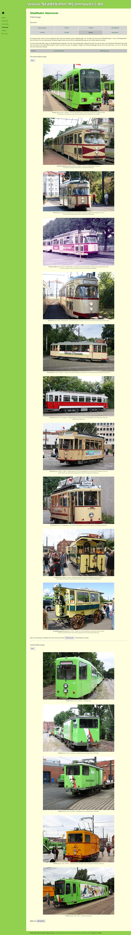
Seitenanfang (59, 933)
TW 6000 (90, 28)
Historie (91, 32)
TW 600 (66, 28)
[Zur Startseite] (65, 4)
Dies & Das (5, 33)
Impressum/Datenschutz (84, 933)
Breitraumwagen (42, 28)
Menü (32, 60)
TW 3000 (42, 32)
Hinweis (70, 933)
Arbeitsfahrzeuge (104, 50)
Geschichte (5, 21)
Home (65, 933)
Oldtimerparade (69, 638)
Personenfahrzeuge (59, 50)
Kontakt (75, 933)
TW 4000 (66, 32)
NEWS (3, 17)
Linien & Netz (5, 24)
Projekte (4, 30)
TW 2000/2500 (115, 28)
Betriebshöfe (115, 32)
